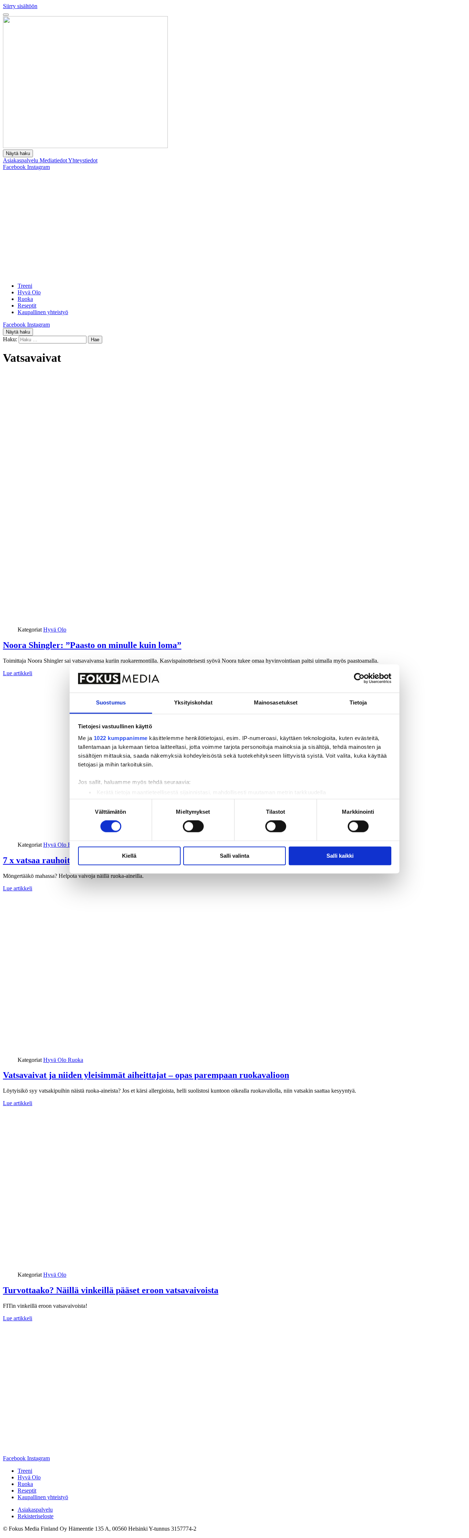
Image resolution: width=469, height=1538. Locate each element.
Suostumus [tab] (111, 702)
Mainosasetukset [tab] (276, 702)
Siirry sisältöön (20, 6)
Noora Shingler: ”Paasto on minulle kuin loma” (92, 645)
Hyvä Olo (29, 292)
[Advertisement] (234, 225)
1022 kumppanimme (121, 738)
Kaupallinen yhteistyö (43, 312)
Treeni (25, 286)
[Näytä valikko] (6, 15)
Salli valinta (234, 856)
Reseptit (27, 305)
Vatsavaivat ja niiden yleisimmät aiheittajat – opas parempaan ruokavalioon (146, 1075)
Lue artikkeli (17, 673)
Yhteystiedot (82, 160)
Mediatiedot (54, 160)
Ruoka (25, 299)
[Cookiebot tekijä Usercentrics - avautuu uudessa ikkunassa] (359, 678)
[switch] (193, 826)
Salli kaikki (340, 856)
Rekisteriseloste (35, 1516)
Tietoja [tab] (358, 702)
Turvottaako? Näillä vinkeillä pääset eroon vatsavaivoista (110, 1290)
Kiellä (129, 856)
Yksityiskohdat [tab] (193, 702)
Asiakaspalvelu (21, 160)
